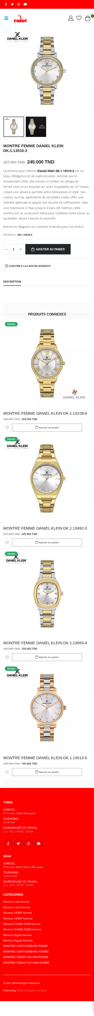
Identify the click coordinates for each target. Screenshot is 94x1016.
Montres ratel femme (16, 901)
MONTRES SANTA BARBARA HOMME (26, 951)
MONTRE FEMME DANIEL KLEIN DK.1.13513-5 (45, 758)
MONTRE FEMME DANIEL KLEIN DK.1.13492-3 (45, 528)
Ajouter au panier (50, 249)
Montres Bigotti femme (17, 935)
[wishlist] (7, 427)
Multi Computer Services (32, 990)
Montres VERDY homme (18, 918)
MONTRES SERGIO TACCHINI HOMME (26, 962)
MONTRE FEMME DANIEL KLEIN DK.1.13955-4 (45, 643)
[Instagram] (28, 843)
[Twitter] (18, 843)
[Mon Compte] (70, 18)
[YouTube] (25, 4)
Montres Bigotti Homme (18, 940)
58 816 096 (10, 876)
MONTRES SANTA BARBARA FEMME (25, 946)
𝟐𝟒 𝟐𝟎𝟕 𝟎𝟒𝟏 (9, 822)
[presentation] (9, 71)
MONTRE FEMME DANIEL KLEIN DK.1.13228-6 (45, 413)
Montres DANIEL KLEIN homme (22, 929)
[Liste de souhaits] (79, 18)
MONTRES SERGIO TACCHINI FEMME (25, 957)
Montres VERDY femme (17, 912)
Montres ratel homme (16, 907)
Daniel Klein (45, 171)
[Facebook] (8, 843)
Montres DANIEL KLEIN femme (22, 924)
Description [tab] (12, 281)
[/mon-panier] (88, 18)
